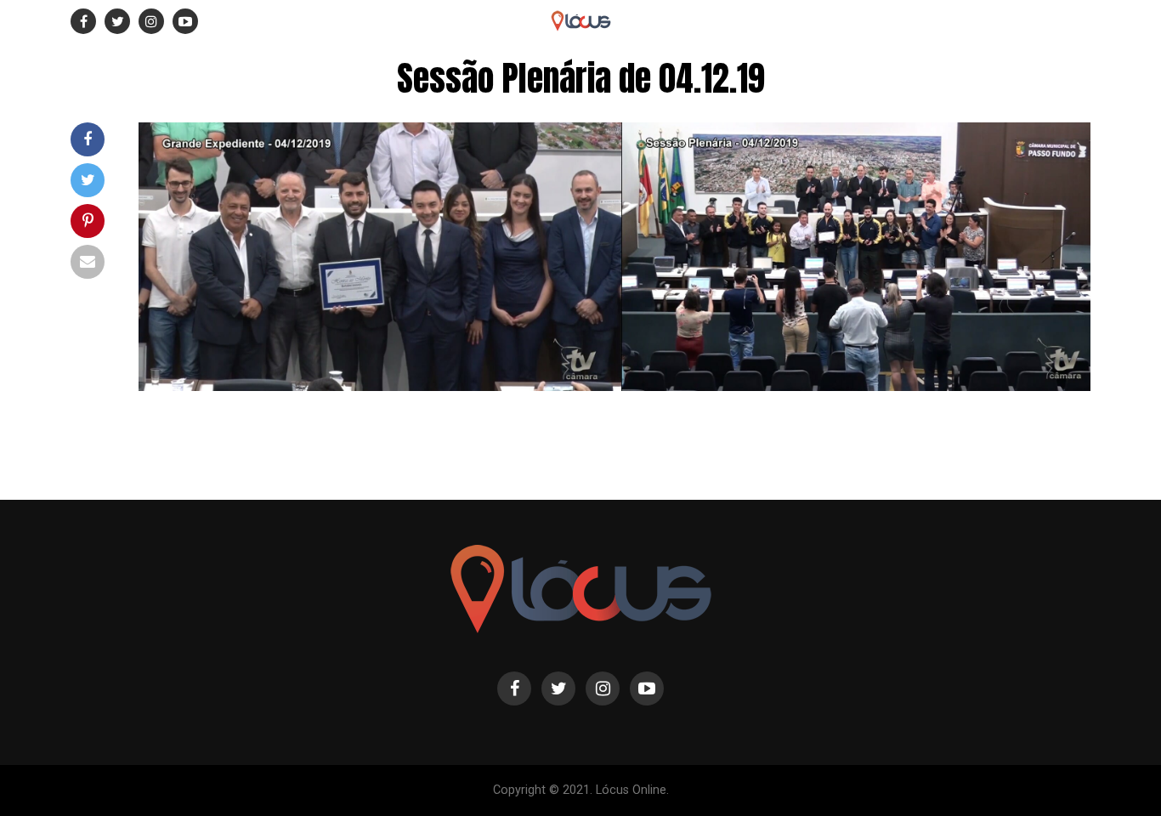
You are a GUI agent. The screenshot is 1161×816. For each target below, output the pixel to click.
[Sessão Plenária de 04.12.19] (614, 386)
